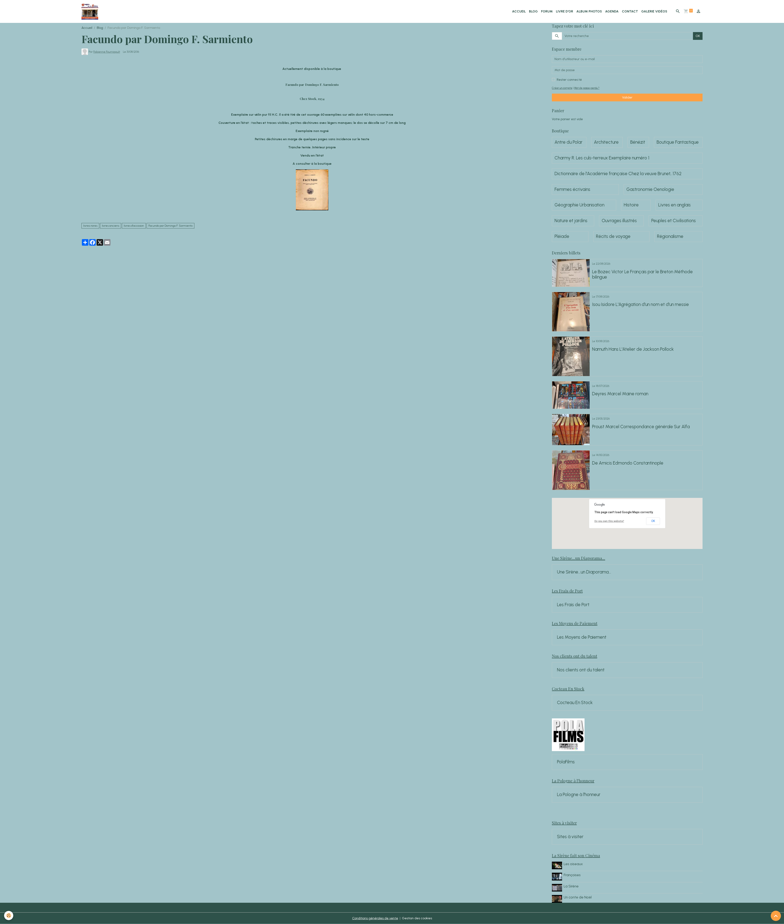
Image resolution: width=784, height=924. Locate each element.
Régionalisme (670, 236)
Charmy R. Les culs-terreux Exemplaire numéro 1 (602, 158)
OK (698, 36)
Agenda (612, 11)
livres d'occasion (134, 225)
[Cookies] (8, 915)
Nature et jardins (571, 220)
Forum (547, 11)
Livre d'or (564, 11)
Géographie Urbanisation (579, 205)
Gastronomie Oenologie (650, 189)
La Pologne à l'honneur (578, 794)
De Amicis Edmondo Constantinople (627, 463)
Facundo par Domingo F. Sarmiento (170, 225)
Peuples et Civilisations (673, 220)
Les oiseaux (573, 864)
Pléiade (562, 236)
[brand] (90, 11)
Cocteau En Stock (575, 702)
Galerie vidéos (654, 11)
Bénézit (637, 142)
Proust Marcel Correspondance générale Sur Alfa (641, 426)
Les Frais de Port (573, 604)
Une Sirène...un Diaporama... (584, 572)
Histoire (631, 205)
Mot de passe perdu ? (586, 88)
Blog (533, 11)
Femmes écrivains (572, 189)
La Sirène (571, 886)
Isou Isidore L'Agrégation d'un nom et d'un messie (640, 304)
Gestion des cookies (417, 918)
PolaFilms (566, 762)
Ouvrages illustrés (619, 220)
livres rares (90, 225)
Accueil (519, 11)
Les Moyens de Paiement (581, 637)
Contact (630, 11)
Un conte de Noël (578, 897)
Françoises (572, 875)
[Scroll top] (776, 916)
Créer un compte (562, 88)
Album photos (589, 11)
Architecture (606, 142)
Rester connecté (569, 80)
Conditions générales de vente (375, 918)
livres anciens (110, 225)
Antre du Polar (568, 142)
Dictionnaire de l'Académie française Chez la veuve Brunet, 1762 (618, 173)
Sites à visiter (570, 836)
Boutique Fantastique (678, 142)
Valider (627, 97)
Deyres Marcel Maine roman (620, 393)
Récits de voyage (613, 236)
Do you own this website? (609, 521)
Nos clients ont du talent (581, 670)
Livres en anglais (674, 205)
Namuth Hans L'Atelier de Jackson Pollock (633, 349)
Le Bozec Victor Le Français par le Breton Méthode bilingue (642, 274)
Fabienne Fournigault (106, 51)
